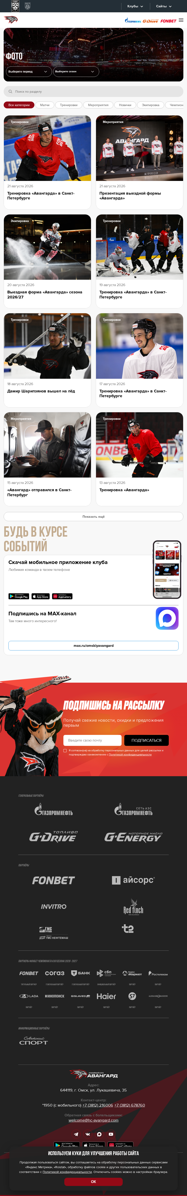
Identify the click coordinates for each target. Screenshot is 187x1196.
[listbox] (76, 71)
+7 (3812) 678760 (129, 1105)
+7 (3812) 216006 (98, 1105)
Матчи (44, 105)
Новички (125, 105)
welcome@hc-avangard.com (94, 1120)
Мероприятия (98, 105)
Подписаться (146, 740)
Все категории (19, 105)
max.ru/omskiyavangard (94, 645)
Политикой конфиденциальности (130, 754)
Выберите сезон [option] (65, 71)
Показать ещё (94, 516)
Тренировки (69, 105)
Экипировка (150, 105)
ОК (93, 1182)
